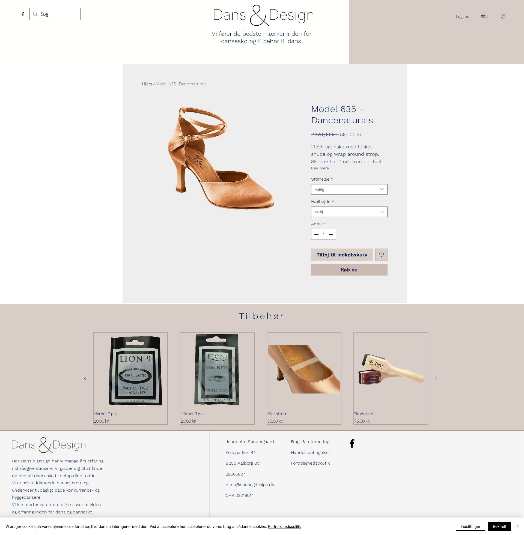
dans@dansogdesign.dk (250, 484)
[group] (260, 378)
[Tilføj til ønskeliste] (381, 255)
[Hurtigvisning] (130, 369)
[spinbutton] (324, 234)
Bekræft (499, 526)
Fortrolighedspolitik (310, 463)
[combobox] (349, 189)
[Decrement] (316, 234)
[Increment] (331, 234)
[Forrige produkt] (85, 378)
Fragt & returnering (310, 441)
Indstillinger (470, 526)
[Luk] (517, 526)
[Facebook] (23, 14)
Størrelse (322, 179)
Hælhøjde (322, 201)
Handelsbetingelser (310, 452)
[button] (485, 16)
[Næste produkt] (436, 378)
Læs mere (320, 168)
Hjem (147, 83)
